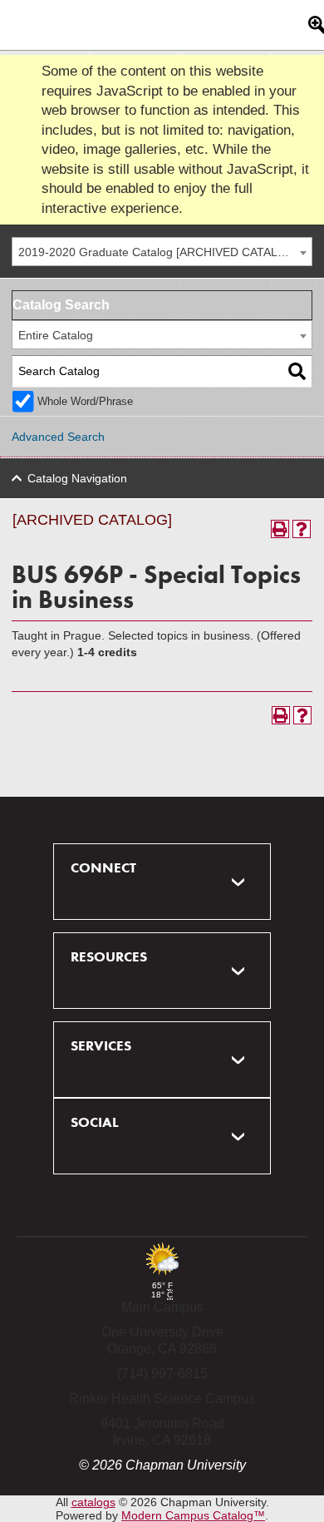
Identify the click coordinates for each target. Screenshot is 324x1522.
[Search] (297, 371)
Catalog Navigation (77, 478)
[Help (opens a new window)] (301, 529)
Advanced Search (58, 436)
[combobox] (162, 251)
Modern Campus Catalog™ (193, 1515)
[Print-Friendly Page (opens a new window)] (280, 529)
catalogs (93, 1502)
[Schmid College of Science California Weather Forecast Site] (162, 1276)
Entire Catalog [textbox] (55, 335)
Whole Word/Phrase (85, 402)
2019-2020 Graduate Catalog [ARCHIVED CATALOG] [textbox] (158, 252)
